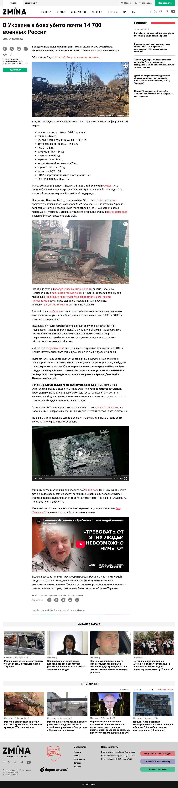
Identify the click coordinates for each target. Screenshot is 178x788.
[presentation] (8, 703)
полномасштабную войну (67, 292)
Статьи (61, 12)
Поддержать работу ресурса (157, 753)
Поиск (127, 3)
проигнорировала (116, 211)
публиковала (56, 348)
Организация (31, 3)
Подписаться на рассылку (157, 761)
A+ (5, 55)
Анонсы (112, 12)
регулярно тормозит (56, 304)
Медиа (13, 3)
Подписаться (145, 3)
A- (12, 55)
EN (133, 12)
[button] (80, 453)
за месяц (138, 689)
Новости (46, 12)
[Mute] (121, 478)
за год (150, 689)
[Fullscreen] (125, 478)
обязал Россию (107, 200)
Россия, (71, 595)
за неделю (124, 689)
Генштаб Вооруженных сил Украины (77, 57)
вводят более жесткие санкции (73, 289)
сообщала (55, 311)
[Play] (35, 478)
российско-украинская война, (53, 595)
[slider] (78, 478)
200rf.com (92, 490)
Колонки (97, 12)
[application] (80, 453)
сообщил (107, 185)
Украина (79, 595)
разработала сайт (107, 407)
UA (124, 12)
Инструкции (78, 12)
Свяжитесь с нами (158, 769)
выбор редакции (165, 689)
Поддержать (165, 3)
